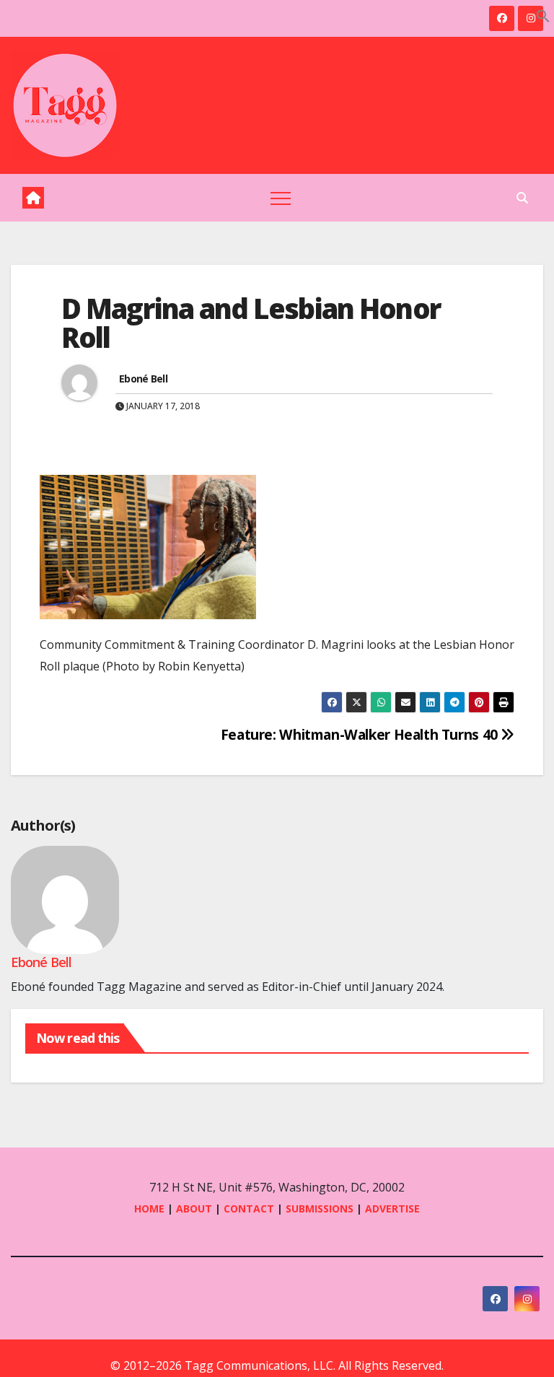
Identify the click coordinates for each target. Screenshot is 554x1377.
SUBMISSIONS (319, 1208)
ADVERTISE (392, 1208)
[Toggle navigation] (280, 197)
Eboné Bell (143, 378)
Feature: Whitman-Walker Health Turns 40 (361, 734)
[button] (543, 14)
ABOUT (194, 1208)
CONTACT (250, 1208)
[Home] (33, 198)
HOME (149, 1208)
